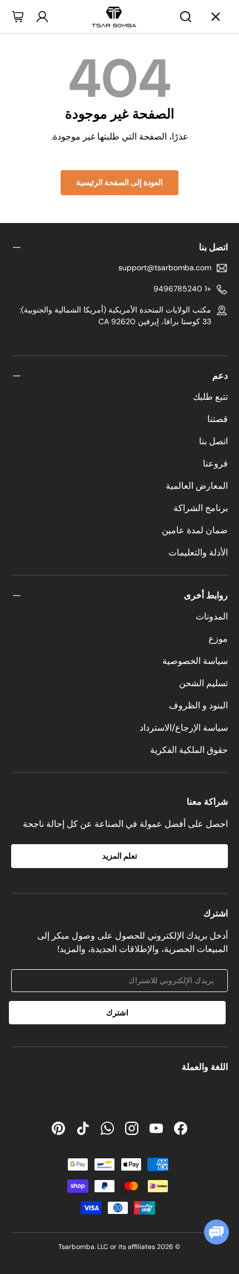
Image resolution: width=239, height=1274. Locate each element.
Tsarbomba (76, 1246)
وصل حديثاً (45, 76)
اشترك (117, 1013)
